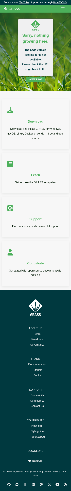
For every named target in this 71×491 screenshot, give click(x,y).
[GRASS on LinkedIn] (33, 484)
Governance (37, 344)
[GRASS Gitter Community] (25, 484)
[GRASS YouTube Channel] (57, 484)
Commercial (37, 400)
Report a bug (37, 436)
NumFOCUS (60, 2)
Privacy (56, 471)
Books (37, 375)
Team (37, 334)
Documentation (37, 364)
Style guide (37, 431)
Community (37, 395)
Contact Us (37, 406)
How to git (37, 425)
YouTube (24, 2)
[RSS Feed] (65, 484)
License (47, 471)
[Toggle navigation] (62, 9)
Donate (37, 461)
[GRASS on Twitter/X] (49, 484)
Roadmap (37, 339)
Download (35, 451)
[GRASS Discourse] (17, 484)
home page (35, 79)
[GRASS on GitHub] (8, 484)
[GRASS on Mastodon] (41, 484)
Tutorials (37, 370)
